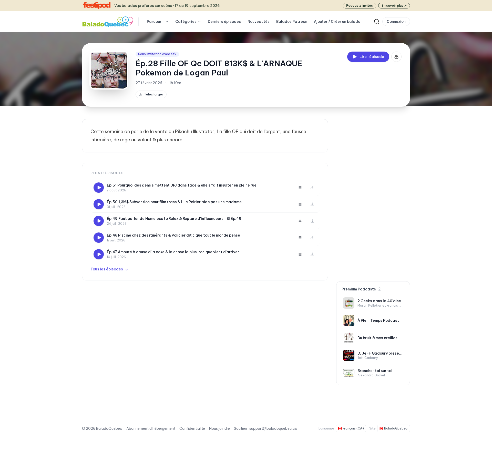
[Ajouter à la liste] (300, 187)
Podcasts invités (359, 5)
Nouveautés (259, 21)
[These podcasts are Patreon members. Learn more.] (379, 289)
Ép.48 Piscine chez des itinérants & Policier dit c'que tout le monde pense (173, 235)
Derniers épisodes (224, 21)
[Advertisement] (373, 196)
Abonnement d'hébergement (150, 428)
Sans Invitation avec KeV (157, 54)
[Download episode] (312, 187)
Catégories (186, 21)
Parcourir (155, 21)
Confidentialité (192, 428)
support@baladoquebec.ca (273, 428)
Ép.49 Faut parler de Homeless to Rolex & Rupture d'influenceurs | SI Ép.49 (174, 218)
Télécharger (153, 94)
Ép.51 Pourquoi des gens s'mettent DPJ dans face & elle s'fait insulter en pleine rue (182, 185)
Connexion (396, 21)
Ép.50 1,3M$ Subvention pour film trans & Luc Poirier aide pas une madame (174, 202)
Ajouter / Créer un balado (337, 21)
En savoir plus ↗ (394, 5)
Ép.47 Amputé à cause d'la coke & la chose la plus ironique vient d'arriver (173, 252)
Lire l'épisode (372, 56)
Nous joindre (219, 428)
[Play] (99, 187)
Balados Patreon (291, 21)
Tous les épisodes (106, 269)
